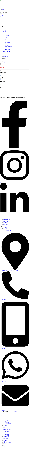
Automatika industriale (5, 53)
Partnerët (4, 445)
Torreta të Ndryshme (7, 35)
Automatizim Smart (5, 229)
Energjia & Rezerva (5, 56)
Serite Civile (4, 31)
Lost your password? (2, 15)
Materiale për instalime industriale (7, 221)
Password (3, 12)
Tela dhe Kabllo (5, 38)
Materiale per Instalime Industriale (7, 429)
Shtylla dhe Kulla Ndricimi (6, 50)
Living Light (6, 420)
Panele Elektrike (5, 55)
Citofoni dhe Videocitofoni (8, 36)
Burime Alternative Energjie (6, 51)
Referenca (4, 60)
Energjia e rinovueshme (6, 224)
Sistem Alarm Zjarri (7, 48)
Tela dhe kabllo (5, 220)
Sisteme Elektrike (5, 227)
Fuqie (5, 39)
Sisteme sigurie (5, 222)
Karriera (4, 61)
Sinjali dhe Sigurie (7, 426)
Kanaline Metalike (7, 44)
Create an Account (4, 9)
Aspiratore (6, 37)
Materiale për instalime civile (6, 219)
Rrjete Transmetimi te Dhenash (6, 435)
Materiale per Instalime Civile (6, 33)
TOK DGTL (15, 411)
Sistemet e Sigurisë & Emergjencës (7, 57)
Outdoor (6, 417)
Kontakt (4, 62)
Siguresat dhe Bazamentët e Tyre (8, 46)
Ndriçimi (4, 218)
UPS (5, 52)
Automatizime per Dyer (7, 49)
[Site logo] (5, 8)
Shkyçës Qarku (6, 41)
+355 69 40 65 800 (2, 67)
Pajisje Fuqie (4, 40)
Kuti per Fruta (6, 34)
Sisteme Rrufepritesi (7, 45)
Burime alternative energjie (6, 223)
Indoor (5, 30)
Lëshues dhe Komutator (7, 42)
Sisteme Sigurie (5, 47)
